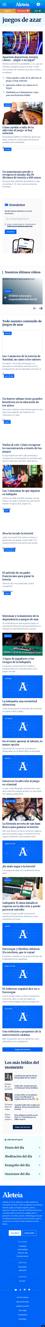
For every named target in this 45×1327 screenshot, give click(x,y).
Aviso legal (22, 1310)
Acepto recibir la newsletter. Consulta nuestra (21, 225)
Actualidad (22, 1246)
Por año (22, 1281)
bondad (7, 149)
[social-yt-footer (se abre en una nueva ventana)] (16, 1290)
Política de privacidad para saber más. (20, 226)
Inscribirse (11, 232)
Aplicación (22, 1270)
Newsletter (22, 1267)
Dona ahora (21, 11)
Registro (8, 11)
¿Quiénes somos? (22, 1306)
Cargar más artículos (22, 1049)
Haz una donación (22, 1302)
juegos (7, 422)
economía (8, 1009)
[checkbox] (5, 224)
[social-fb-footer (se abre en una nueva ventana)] (20, 1290)
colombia (8, 678)
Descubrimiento (22, 1256)
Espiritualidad (22, 1249)
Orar (36, 11)
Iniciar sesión (29, 1233)
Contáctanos (22, 1315)
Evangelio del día (17, 1165)
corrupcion (9, 718)
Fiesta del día (14, 1147)
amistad (8, 333)
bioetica (8, 291)
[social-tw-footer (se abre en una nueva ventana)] (25, 1290)
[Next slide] (41, 308)
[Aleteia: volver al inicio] (23, 4)
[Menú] (7, 4)
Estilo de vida (22, 1253)
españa (7, 926)
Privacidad (22, 1319)
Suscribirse (15, 1233)
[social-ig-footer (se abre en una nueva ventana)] (29, 1290)
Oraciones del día (17, 1174)
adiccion (8, 105)
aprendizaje (9, 376)
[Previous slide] (35, 308)
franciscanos (9, 550)
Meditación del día (18, 1156)
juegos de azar (10, 801)
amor (7, 511)
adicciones (9, 34)
